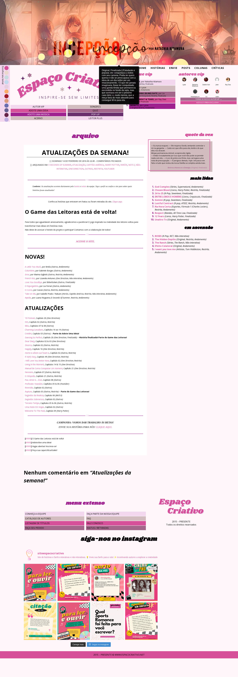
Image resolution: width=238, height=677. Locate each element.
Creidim (28, 333)
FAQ (89, 518)
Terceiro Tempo (32, 403)
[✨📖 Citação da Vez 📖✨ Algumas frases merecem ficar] (40, 621)
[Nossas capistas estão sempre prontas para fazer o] (141, 582)
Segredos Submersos (34, 399)
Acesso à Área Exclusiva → (208, 102)
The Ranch (160, 242)
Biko (27, 325)
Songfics (95, 106)
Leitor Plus (95, 118)
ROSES (158, 236)
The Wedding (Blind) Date (143, 93)
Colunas (200, 68)
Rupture (28, 391)
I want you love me (165, 249)
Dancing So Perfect (33, 337)
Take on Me (30, 293)
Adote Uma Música (38, 114)
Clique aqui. (117, 201)
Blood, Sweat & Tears (142, 99)
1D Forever (30, 318)
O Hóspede (30, 376)
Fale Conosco (95, 523)
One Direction (76, 168)
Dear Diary (30, 341)
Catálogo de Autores (38, 518)
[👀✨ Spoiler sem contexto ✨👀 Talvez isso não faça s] (74, 582)
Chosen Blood (162, 190)
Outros (89, 168)
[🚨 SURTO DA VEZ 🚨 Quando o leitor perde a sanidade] (107, 582)
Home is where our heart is (37, 353)
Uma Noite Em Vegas (34, 407)
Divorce (28, 345)
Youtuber (109, 168)
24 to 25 (159, 193)
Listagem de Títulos (37, 523)
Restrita (98, 168)
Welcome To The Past (35, 411)
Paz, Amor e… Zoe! (33, 380)
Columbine (29, 270)
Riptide (28, 297)
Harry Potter (112, 165)
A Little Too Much (33, 266)
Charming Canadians (34, 329)
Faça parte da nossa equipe (103, 513)
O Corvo (28, 290)
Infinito (134, 105)
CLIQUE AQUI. (104, 427)
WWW (28, 438)
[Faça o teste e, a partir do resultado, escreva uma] (107, 621)
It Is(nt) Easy (30, 356)
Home (142, 68)
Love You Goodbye (33, 282)
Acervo (38, 118)
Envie (173, 68)
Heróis (123, 165)
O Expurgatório (31, 286)
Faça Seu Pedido (34, 527)
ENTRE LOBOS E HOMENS (168, 196)
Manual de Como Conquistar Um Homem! (44, 368)
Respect (159, 212)
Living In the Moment (34, 364)
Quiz (95, 110)
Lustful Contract (164, 203)
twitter (83, 186)
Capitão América (95, 165)
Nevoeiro (29, 372)
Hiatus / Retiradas (98, 527)
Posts (186, 68)
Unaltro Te (161, 219)
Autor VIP (38, 106)
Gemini (159, 200)
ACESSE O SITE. (85, 241)
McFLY (131, 165)
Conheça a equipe (35, 513)
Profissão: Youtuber (34, 383)
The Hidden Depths (165, 239)
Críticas (218, 68)
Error (27, 274)
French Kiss (30, 278)
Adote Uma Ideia (38, 110)
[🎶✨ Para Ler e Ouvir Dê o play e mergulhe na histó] (40, 582)
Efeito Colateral (164, 245)
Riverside (29, 387)
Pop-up (95, 114)
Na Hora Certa (163, 206)
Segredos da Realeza (34, 395)
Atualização (79, 165)
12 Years (159, 216)
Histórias (158, 68)
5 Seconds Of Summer (59, 165)
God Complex (162, 186)
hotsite (76, 186)
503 (26, 322)
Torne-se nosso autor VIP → (208, 99)
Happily (28, 349)
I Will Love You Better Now (37, 360)
